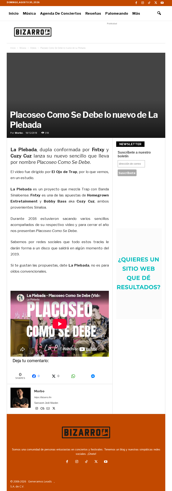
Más (136, 13)
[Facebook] (136, 3)
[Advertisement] (112, 32)
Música (29, 13)
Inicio (14, 13)
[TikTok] (149, 3)
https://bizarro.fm (42, 397)
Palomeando (116, 13)
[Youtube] (162, 3)
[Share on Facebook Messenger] (98, 376)
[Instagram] (142, 3)
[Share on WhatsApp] (78, 376)
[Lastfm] (43, 408)
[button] (159, 13)
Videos (33, 47)
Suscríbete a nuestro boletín (134, 154)
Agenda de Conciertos (60, 13)
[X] (155, 3)
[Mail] (48, 408)
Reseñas (93, 13)
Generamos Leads (40, 481)
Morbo (19, 132)
